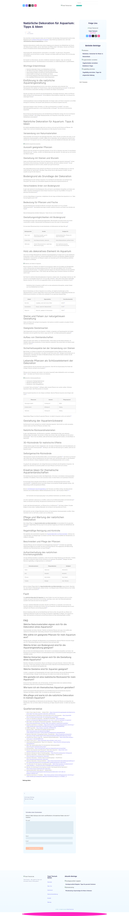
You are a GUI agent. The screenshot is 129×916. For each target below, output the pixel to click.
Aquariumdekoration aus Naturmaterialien (57, 534)
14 (62, 456)
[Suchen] (79, 5)
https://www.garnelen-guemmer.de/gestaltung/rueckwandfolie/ (50, 748)
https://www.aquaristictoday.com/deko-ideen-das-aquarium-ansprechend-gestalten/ (47, 723)
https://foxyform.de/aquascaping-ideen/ (36, 746)
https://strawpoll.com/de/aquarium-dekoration (37, 756)
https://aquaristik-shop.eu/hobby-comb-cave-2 (49, 740)
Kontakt (49, 898)
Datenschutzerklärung (52, 894)
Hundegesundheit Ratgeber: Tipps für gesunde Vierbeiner (80, 884)
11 (45, 367)
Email (27, 841)
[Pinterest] (35, 5)
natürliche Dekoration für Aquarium (40, 39)
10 (32, 343)
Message (28, 820)
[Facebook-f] (24, 5)
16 (68, 490)
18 (58, 544)
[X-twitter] (30, 5)
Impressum (50, 890)
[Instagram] (27, 5)
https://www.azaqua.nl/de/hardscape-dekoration (38, 768)
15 (73, 499)
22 (46, 607)
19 (62, 559)
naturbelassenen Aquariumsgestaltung (36, 489)
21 (47, 600)
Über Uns (49, 886)
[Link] (32, 5)
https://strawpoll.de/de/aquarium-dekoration (37, 759)
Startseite (49, 882)
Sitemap (49, 902)
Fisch (29, 32)
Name (27, 836)
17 (57, 505)
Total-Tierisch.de (70, 909)
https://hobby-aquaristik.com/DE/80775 (46, 728)
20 (38, 589)
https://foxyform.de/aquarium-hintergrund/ (61, 753)
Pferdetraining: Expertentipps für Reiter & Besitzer (78, 890)
